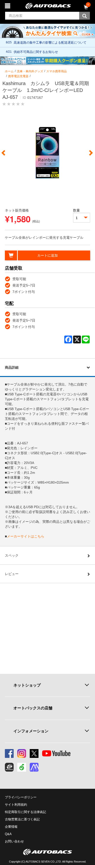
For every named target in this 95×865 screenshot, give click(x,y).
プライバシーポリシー (21, 797)
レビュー (12, 574)
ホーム (9, 71)
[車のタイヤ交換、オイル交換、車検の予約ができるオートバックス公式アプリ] (9, 767)
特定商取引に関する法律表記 (25, 812)
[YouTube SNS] (56, 753)
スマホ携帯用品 (56, 71)
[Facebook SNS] (9, 753)
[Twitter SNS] (34, 753)
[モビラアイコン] (34, 767)
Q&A (8, 834)
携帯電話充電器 (18, 76)
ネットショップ (27, 685)
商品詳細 (12, 367)
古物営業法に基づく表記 (22, 819)
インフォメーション (30, 731)
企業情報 (11, 826)
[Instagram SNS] (21, 753)
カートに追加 (47, 255)
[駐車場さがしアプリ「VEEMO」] (21, 767)
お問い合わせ (14, 841)
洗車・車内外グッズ (30, 71)
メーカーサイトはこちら (25, 536)
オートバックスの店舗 (32, 708)
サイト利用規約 (16, 804)
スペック (12, 555)
